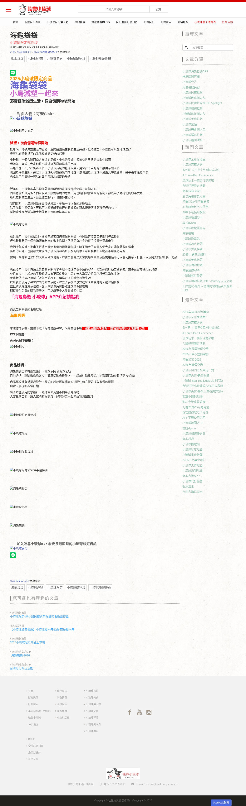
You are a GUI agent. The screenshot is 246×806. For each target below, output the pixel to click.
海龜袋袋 (188, 233)
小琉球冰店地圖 (192, 244)
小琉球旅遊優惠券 (193, 228)
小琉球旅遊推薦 (18, 613)
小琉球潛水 (92, 731)
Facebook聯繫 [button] (221, 802)
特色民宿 (62, 697)
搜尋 (158, 9)
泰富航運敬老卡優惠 (195, 207)
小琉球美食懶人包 (193, 129)
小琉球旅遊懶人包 (193, 113)
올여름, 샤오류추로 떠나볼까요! (201, 169)
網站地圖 (183, 22)
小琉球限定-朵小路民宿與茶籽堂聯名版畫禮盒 (39, 616)
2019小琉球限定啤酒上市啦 (27, 642)
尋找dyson (189, 222)
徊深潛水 (188, 486)
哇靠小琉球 (34, 717)
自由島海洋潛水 (192, 491)
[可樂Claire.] (94, 118)
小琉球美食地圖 (192, 259)
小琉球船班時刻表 (205, 22)
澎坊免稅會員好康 (193, 196)
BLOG (31, 739)
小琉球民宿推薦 (192, 92)
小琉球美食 (92, 697)
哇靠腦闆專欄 (17, 626)
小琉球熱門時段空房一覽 (198, 370)
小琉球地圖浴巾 (192, 217)
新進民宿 (62, 710)
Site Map (33, 758)
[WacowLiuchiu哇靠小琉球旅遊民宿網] (34, 9)
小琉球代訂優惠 (192, 275)
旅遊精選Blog (100, 22)
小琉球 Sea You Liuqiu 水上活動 (202, 380)
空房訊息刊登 (35, 745)
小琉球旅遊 (92, 690)
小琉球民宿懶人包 (57, 22)
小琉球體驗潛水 (192, 140)
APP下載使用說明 (193, 212)
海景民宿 (62, 704)
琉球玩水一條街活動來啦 (198, 180)
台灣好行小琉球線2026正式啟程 (202, 385)
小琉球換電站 (191, 238)
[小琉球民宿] (94, 548)
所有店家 (33, 704)
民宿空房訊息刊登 (127, 22)
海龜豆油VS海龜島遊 (195, 201)
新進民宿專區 (33, 22)
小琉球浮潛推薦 (192, 135)
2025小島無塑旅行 (194, 254)
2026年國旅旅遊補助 (195, 312)
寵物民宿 (62, 690)
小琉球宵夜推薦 (192, 249)
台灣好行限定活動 (21, 668)
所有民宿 (149, 22)
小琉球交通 (92, 710)
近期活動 (227, 22)
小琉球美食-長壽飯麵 (195, 375)
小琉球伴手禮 (93, 704)
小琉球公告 (189, 82)
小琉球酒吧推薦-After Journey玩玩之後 (207, 281)
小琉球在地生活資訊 (39, 710)
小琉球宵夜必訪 (192, 164)
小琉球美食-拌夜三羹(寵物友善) (202, 391)
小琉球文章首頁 (19, 581)
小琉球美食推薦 (192, 119)
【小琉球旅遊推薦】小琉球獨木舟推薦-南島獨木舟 (42, 629)
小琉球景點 (189, 124)
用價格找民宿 (191, 87)
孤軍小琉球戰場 (192, 396)
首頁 (15, 22)
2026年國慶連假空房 (195, 348)
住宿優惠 (80, 22)
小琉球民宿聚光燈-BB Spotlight (202, 103)
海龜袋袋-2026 (20, 655)
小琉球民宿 (63, 717)
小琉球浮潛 (92, 717)
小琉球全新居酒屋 (193, 159)
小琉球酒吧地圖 (192, 265)
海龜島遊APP (191, 270)
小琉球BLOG (24, 52)
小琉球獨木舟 (93, 724)
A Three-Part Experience (197, 175)
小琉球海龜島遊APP (46, 52)
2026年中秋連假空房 (195, 354)
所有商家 (166, 22)
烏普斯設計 (34, 752)
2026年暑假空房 (192, 364)
